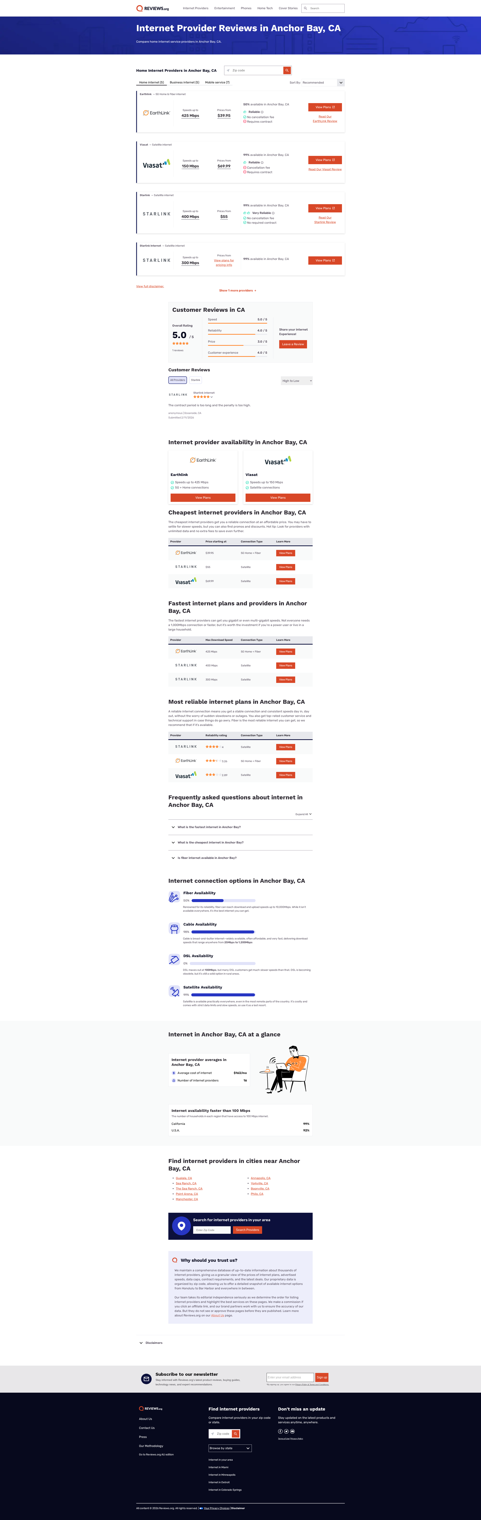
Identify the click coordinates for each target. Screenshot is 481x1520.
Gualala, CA (184, 1178)
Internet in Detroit (219, 1482)
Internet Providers (195, 8)
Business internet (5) (184, 82)
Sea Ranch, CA (186, 1183)
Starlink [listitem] (195, 380)
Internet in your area (221, 1459)
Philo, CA (257, 1194)
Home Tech (265, 8)
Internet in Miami (218, 1467)
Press (143, 1437)
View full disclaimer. (150, 286)
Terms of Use (284, 1439)
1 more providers (237, 290)
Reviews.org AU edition (160, 1454)
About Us (217, 1315)
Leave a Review (293, 344)
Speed (212, 319)
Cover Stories (288, 8)
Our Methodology (151, 1446)
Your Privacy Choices (216, 1508)
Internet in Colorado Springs (225, 1489)
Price (211, 341)
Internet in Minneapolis (222, 1474)
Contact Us (147, 1428)
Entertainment (224, 8)
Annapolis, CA (261, 1178)
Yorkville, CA (259, 1183)
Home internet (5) (151, 82)
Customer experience (223, 352)
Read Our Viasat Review (325, 169)
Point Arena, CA (187, 1194)
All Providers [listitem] (177, 380)
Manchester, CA (187, 1199)
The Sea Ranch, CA (189, 1188)
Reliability (215, 330)
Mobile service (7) (217, 82)
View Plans (324, 107)
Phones (246, 8)
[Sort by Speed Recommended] (323, 82)
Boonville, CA (260, 1188)
